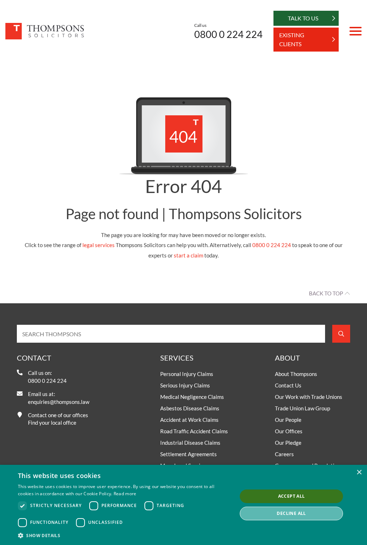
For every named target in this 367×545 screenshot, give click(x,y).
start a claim (188, 255)
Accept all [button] (291, 496)
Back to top (326, 293)
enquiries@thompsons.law (58, 402)
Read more (125, 494)
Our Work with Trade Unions (308, 397)
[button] (124, 535)
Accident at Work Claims (189, 419)
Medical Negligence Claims (192, 397)
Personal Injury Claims (186, 374)
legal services (98, 245)
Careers (284, 454)
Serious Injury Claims (185, 385)
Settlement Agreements (188, 454)
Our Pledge (288, 442)
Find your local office (52, 422)
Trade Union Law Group (302, 408)
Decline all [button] (291, 513)
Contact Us (288, 385)
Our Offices (288, 431)
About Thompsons (296, 374)
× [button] (359, 472)
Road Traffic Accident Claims (194, 431)
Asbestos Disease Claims (189, 408)
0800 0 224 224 (228, 34)
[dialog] (183, 505)
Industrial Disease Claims (190, 442)
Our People (288, 419)
